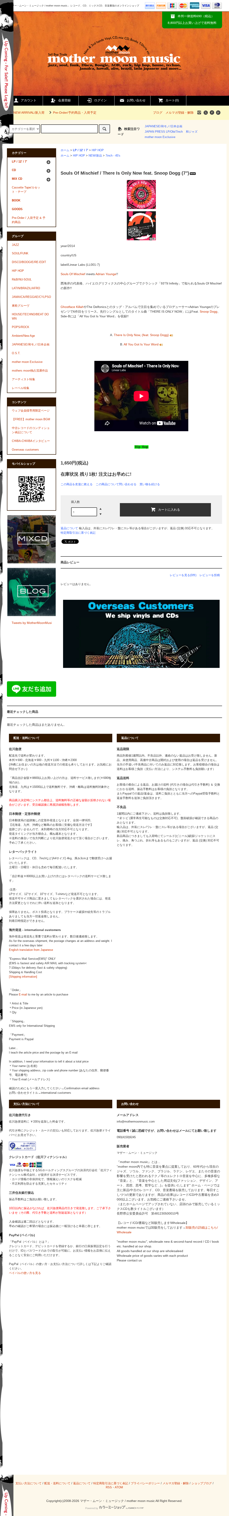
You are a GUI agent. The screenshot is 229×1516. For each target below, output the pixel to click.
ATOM (119, 1487)
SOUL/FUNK (20, 253)
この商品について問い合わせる (116, 484)
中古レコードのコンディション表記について (31, 430)
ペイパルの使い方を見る (25, 1273)
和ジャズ (191, 131)
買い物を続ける (150, 484)
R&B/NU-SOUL (22, 279)
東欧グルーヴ (20, 305)
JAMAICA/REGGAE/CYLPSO (31, 297)
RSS (109, 1487)
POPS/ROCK (20, 327)
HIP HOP (98, 150)
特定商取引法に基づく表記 (78, 532)
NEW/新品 (95, 155)
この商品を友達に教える (77, 484)
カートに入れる (169, 509)
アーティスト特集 (23, 379)
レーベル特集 (20, 388)
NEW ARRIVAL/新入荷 (29, 112)
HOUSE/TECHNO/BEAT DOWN (30, 316)
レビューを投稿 (209, 575)
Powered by (91, 1508)
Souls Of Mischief (73, 274)
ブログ (157, 112)
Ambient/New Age (23, 335)
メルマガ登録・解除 (179, 112)
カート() (172, 100)
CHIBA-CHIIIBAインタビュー (31, 441)
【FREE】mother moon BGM (31, 419)
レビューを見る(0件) (183, 575)
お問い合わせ (136, 100)
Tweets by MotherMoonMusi (32, 623)
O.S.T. (16, 353)
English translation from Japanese (31, 949)
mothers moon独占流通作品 (30, 370)
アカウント (28, 100)
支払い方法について (28, 1483)
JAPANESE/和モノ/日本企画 (163, 126)
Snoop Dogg (208, 311)
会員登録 (64, 100)
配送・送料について (57, 1483)
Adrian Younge (105, 274)
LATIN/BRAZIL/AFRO (26, 288)
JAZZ (15, 245)
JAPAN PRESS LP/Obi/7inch (164, 131)
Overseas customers (25, 449)
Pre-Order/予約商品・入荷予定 (74, 112)
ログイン (100, 100)
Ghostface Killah (72, 307)
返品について (69, 528)
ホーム (65, 150)
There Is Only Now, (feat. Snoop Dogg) (142, 335)
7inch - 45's (113, 155)
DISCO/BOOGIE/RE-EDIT (29, 262)
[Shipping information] (23, 976)
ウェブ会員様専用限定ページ (31, 410)
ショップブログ (201, 1483)
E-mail (23, 994)
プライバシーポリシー (145, 1483)
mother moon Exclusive (160, 137)
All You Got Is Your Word (141, 344)
